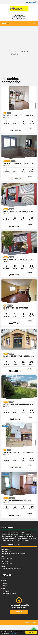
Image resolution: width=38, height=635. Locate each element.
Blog (3, 588)
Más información (13, 633)
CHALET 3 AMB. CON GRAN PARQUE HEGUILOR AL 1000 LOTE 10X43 (19, 404)
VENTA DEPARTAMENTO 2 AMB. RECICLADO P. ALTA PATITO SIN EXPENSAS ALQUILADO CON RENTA (19, 163)
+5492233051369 (19, 18)
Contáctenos (6, 591)
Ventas (4, 583)
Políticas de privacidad (9, 593)
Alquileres (5, 586)
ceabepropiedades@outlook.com (11, 568)
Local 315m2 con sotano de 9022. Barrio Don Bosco (19, 356)
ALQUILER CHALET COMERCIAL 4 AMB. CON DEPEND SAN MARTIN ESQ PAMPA (19, 500)
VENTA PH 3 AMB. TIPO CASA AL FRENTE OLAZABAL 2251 (19, 452)
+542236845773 (20, 17)
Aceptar (31, 632)
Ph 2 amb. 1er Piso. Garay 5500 (15, 308)
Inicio (4, 580)
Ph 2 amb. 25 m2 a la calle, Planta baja (19, 115)
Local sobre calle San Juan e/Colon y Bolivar (19, 260)
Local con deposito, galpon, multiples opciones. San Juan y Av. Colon (19, 212)
